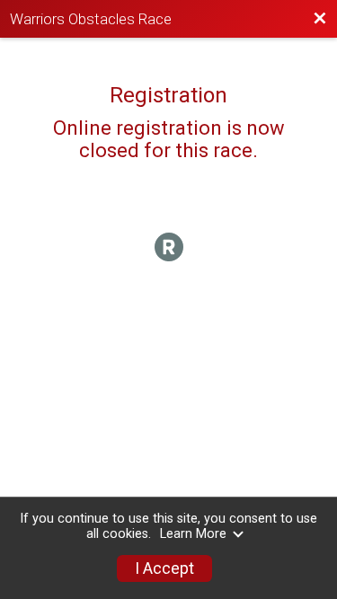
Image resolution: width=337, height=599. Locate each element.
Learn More (193, 534)
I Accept (164, 568)
